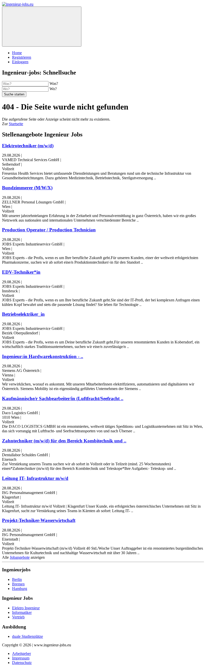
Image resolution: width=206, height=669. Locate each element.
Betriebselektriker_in (23, 314)
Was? (53, 83)
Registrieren (21, 57)
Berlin (17, 579)
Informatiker (22, 612)
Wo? (53, 89)
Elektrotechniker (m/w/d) (28, 145)
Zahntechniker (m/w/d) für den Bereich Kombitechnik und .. (64, 440)
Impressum (20, 658)
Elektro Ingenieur (26, 608)
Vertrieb (18, 617)
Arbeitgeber (21, 653)
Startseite (16, 124)
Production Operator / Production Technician (49, 229)
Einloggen (20, 62)
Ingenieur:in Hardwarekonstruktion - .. (42, 356)
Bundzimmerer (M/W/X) (27, 187)
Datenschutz (22, 662)
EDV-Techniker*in (21, 272)
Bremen (18, 584)
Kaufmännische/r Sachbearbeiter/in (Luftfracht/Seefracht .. (62, 398)
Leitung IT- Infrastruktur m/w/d (35, 478)
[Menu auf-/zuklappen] (41, 27)
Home (17, 53)
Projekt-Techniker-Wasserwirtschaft (38, 520)
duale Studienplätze (27, 636)
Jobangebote (20, 557)
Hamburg (19, 588)
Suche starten (14, 94)
